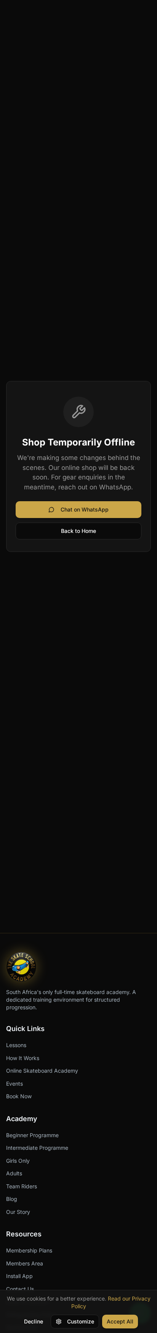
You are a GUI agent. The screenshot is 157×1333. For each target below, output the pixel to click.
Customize (80, 1321)
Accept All (120, 1321)
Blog (11, 1199)
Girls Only (18, 1160)
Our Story (18, 1212)
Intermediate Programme (37, 1147)
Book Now (19, 1096)
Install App (19, 1276)
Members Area (24, 1263)
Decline (33, 1321)
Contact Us (20, 1289)
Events (14, 1083)
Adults (14, 1173)
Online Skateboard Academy (42, 1070)
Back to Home (78, 531)
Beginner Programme (32, 1135)
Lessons (16, 1045)
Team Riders (21, 1186)
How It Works (22, 1058)
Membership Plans (29, 1250)
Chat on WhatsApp (85, 509)
